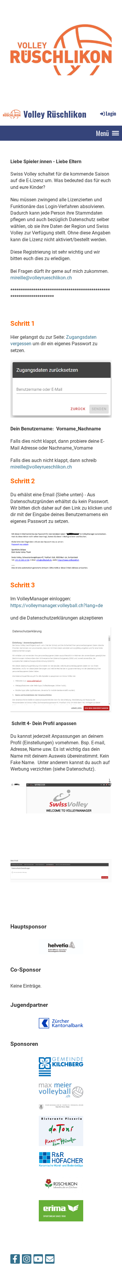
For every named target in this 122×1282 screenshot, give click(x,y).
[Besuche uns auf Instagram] (26, 1260)
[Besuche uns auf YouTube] (38, 1260)
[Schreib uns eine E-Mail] (49, 1260)
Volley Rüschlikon (54, 114)
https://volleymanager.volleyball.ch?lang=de (56, 605)
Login (111, 113)
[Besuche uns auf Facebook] (15, 1260)
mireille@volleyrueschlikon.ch (41, 278)
